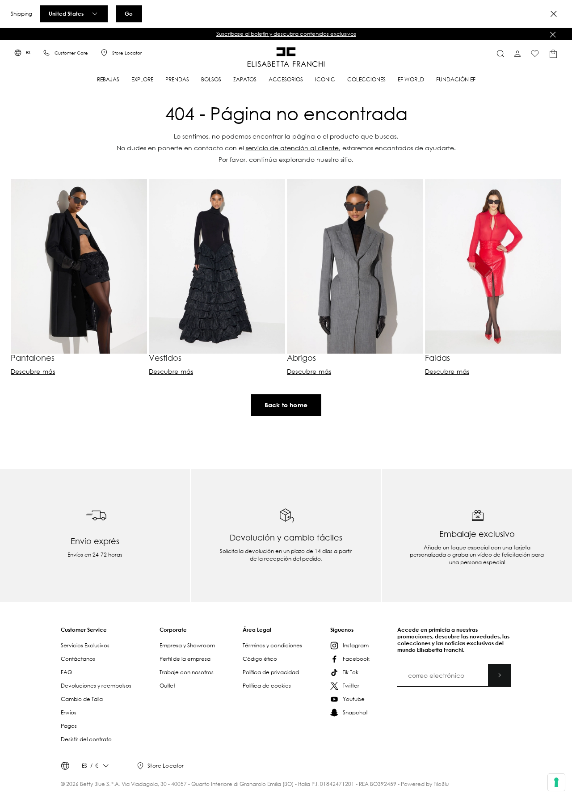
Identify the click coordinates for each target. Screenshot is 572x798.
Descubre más (33, 371)
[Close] (553, 13)
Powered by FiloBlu (425, 784)
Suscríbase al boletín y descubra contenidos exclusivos (286, 34)
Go (129, 13)
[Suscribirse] (499, 675)
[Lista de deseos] (534, 53)
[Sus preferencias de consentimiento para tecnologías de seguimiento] (556, 782)
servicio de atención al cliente (292, 148)
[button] (286, 34)
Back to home (286, 405)
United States (66, 13)
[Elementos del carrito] (553, 53)
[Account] (517, 53)
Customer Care (71, 53)
